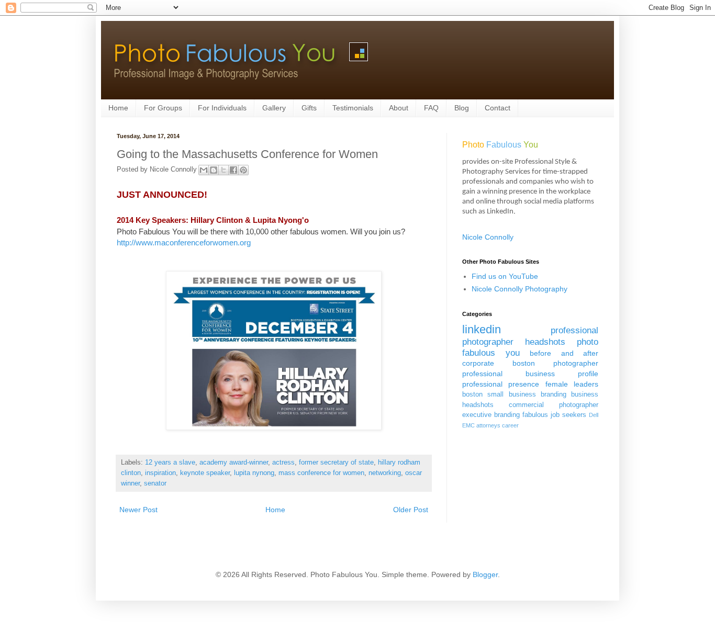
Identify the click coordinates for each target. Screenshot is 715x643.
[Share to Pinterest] (243, 170)
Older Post (410, 509)
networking (384, 473)
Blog (461, 108)
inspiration (160, 473)
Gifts (309, 108)
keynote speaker (205, 473)
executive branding (491, 415)
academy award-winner (233, 462)
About (398, 108)
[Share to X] (223, 170)
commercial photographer (553, 405)
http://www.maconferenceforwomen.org (184, 242)
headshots (545, 342)
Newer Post (138, 509)
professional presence (500, 384)
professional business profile (530, 373)
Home (118, 108)
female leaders (571, 384)
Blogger (485, 574)
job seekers (568, 415)
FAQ (431, 108)
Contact (497, 108)
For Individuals (222, 108)
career (510, 425)
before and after (564, 353)
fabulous (535, 415)
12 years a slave (170, 462)
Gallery (274, 108)
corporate (478, 363)
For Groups (163, 108)
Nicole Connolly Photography (519, 289)
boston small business (499, 394)
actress (283, 462)
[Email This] (203, 170)
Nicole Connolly (487, 237)
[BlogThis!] (213, 170)
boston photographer (555, 363)
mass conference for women (321, 473)
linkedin (481, 329)
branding (553, 394)
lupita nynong (254, 473)
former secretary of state (336, 462)
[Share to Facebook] (233, 170)
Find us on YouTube (505, 276)
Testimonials (352, 108)
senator (155, 483)
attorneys (488, 425)
